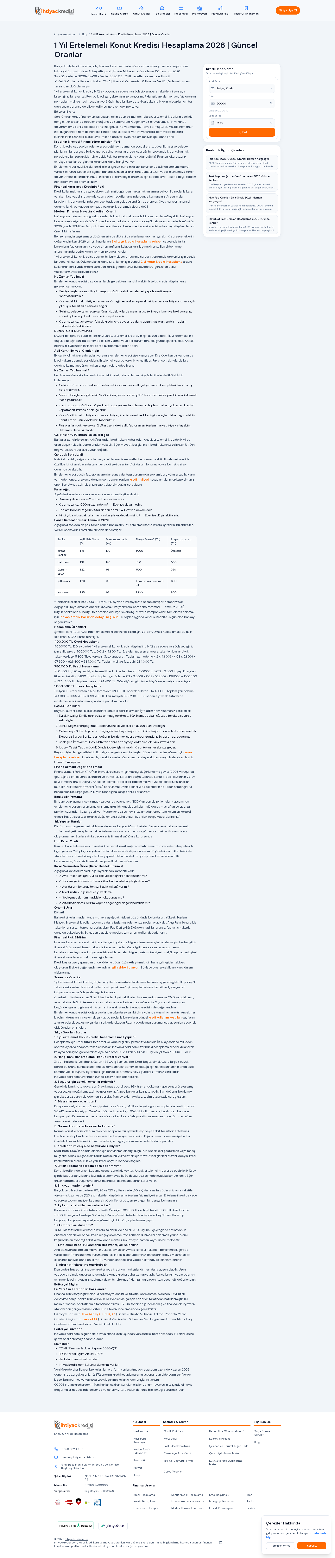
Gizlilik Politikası (173, 1431)
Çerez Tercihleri (173, 1471)
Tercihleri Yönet (280, 1545)
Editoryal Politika (220, 1438)
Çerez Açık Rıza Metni (177, 1453)
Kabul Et (312, 1545)
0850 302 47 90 (72, 1449)
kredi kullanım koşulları (165, 1017)
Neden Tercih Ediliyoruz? (142, 1451)
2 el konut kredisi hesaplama (161, 262)
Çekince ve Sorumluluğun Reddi (229, 1446)
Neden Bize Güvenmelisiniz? (226, 1431)
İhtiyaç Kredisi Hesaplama (187, 1501)
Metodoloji (171, 1438)
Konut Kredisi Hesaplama (187, 1495)
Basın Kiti (139, 1460)
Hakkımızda (141, 1431)
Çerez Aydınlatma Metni (224, 1453)
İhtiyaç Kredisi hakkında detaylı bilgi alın (89, 617)
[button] (288, 10)
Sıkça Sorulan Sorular (262, 1432)
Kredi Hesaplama (144, 1495)
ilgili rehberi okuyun (125, 967)
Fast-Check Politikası (177, 1446)
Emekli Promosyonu (221, 1508)
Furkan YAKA (88, 1319)
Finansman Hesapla (146, 1508)
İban (249, 1495)
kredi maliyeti (139, 479)
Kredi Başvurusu (219, 1495)
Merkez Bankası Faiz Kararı (187, 1508)
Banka (250, 1501)
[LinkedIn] (220, 1542)
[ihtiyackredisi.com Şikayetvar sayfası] (113, 1526)
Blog (84, 34)
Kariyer (138, 1467)
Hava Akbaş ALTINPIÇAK (98, 1314)
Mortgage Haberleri (221, 1501)
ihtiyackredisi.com (65, 34)
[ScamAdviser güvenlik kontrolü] (78, 1501)
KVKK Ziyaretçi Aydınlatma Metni (225, 1462)
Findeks (251, 1508)
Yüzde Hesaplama (145, 1501)
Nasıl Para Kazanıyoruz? (142, 1440)
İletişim (138, 1475)
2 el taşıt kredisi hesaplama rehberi (136, 241)
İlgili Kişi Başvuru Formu (178, 1460)
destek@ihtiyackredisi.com (79, 1457)
